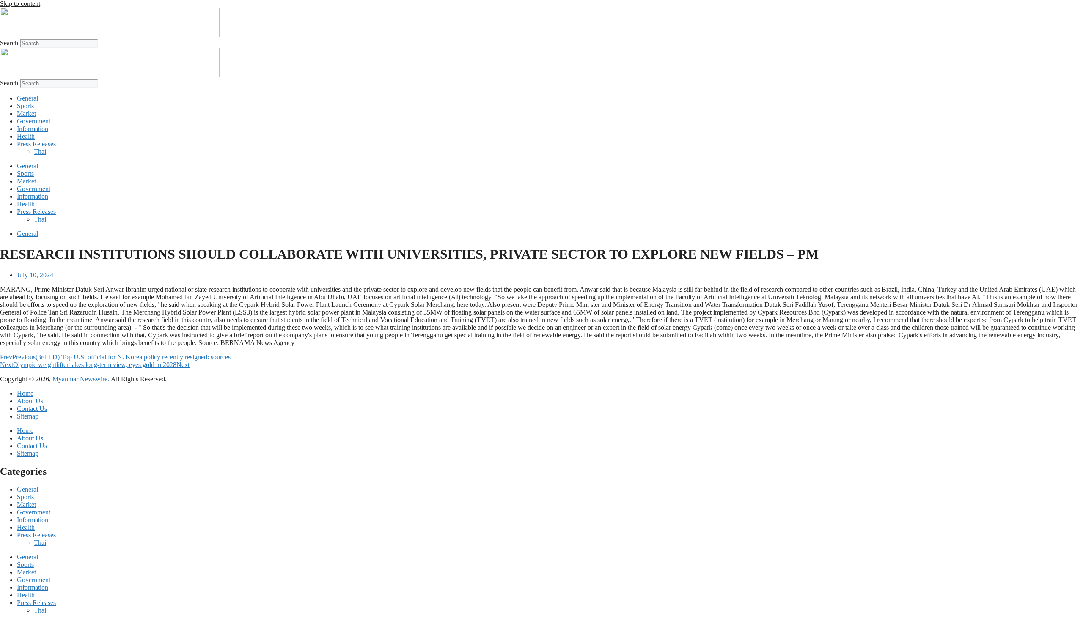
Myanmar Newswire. (80, 379)
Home (25, 393)
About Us (30, 401)
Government (33, 121)
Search (9, 43)
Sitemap (27, 416)
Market (26, 113)
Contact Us (32, 408)
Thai (40, 151)
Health (26, 136)
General (27, 98)
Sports (25, 105)
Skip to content (20, 3)
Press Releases (36, 144)
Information (32, 128)
